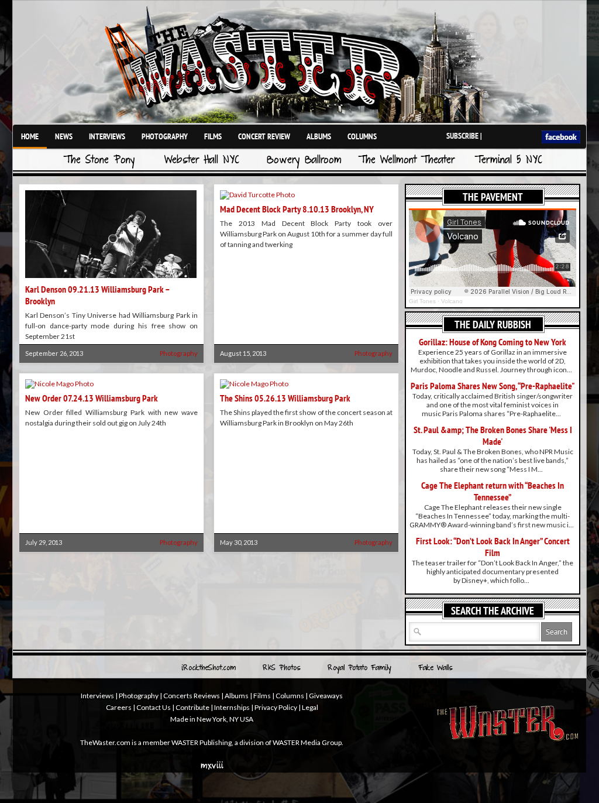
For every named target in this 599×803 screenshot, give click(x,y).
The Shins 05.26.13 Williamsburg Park (285, 398)
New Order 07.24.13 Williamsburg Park (91, 398)
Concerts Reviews (191, 695)
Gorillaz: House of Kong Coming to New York (492, 342)
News (64, 136)
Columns (362, 136)
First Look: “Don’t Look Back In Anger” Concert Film (493, 546)
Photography (165, 136)
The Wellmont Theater (407, 160)
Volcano (452, 301)
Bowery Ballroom (304, 160)
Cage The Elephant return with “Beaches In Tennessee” (492, 491)
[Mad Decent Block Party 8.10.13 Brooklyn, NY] (257, 194)
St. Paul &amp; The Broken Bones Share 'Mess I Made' (493, 435)
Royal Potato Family (359, 668)
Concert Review (264, 136)
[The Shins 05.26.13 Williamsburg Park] (254, 383)
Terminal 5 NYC (508, 160)
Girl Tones (422, 301)
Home (30, 136)
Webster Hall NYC (201, 160)
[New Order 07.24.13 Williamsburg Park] (59, 383)
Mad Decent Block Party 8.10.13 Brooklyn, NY (297, 209)
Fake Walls (435, 668)
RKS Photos (282, 668)
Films (213, 136)
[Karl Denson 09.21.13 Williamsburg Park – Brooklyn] (111, 278)
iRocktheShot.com (208, 668)
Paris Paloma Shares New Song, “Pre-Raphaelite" (493, 386)
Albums (319, 136)
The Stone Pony (99, 160)
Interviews (107, 136)
